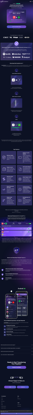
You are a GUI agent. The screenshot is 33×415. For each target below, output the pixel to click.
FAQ (18, 397)
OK (16, 413)
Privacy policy (19, 406)
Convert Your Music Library (16, 26)
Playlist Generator (3, 406)
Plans (2, 404)
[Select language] (30, 1)
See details (6, 411)
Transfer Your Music (16, 367)
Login (2, 399)
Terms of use (19, 404)
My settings (2, 401)
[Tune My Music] (4, 1)
